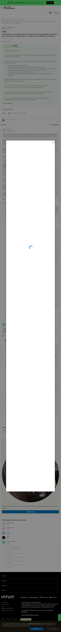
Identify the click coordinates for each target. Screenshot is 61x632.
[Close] (53, 142)
